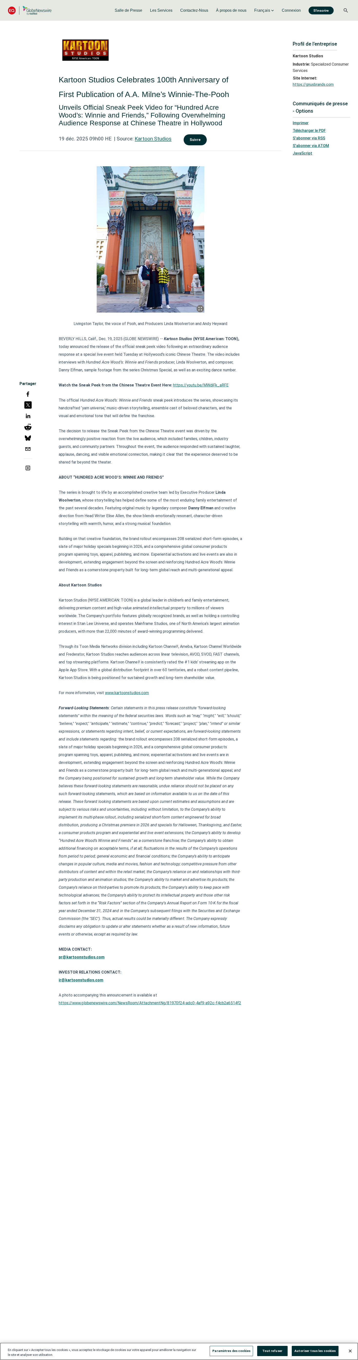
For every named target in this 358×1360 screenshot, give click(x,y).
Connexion (291, 10)
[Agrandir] (200, 308)
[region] (179, 1351)
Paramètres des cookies (231, 1351)
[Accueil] (30, 10)
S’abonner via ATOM (311, 145)
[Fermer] (350, 1351)
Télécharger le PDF (309, 130)
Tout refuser (272, 1351)
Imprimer (301, 123)
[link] (128, 10)
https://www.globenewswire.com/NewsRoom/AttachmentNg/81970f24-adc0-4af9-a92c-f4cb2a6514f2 (150, 1003)
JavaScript (302, 153)
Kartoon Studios (153, 139)
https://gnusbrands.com (313, 84)
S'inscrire (321, 10)
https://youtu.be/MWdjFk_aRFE (200, 385)
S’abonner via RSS (309, 138)
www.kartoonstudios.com (127, 692)
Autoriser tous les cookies (315, 1351)
